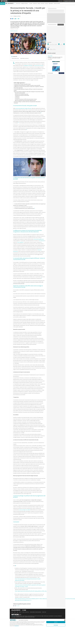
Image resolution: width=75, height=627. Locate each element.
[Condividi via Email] (15, 18)
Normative (42, 3)
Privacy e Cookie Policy (25, 611)
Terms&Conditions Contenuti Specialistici (35, 611)
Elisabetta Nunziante (13, 30)
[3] (26, 128)
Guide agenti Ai (51, 3)
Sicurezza (46, 3)
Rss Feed (20, 611)
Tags (17, 611)
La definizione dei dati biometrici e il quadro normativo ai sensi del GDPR (27, 84)
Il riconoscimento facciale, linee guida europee (22, 83)
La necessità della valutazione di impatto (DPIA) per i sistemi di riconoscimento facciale (28, 89)
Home (11, 15)
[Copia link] (17, 18)
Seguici (23, 609)
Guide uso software (57, 3)
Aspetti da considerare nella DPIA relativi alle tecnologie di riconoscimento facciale (29, 90)
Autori (15, 611)
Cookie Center (44, 611)
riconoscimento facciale (38, 64)
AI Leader (30, 3)
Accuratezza (17, 97)
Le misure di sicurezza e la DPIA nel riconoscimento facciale (26, 98)
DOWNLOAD (61, 60)
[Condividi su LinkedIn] (12, 18)
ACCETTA (55, 622)
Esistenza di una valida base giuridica (21, 93)
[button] (2, 3)
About (12, 611)
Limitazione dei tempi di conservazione (22, 94)
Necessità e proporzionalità (20, 92)
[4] (34, 207)
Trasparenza (17, 95)
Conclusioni (16, 102)
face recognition (20, 241)
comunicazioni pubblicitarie (38, 238)
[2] (18, 121)
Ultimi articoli (18, 3)
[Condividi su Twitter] (14, 18)
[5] (41, 277)
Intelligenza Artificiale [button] (24, 3)
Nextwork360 (13, 615)
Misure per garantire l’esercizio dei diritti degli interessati (25, 99)
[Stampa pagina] (18, 18)
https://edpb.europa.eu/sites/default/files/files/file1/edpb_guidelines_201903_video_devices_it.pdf (33, 590)
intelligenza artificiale (28, 64)
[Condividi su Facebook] (10, 18)
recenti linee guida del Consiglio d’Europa (23, 107)
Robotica (39, 3)
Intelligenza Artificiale (16, 15)
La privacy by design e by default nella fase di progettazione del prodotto (27, 100)
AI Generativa (35, 3)
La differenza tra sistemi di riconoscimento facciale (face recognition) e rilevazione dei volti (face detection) (29, 86)
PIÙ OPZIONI (56, 625)
